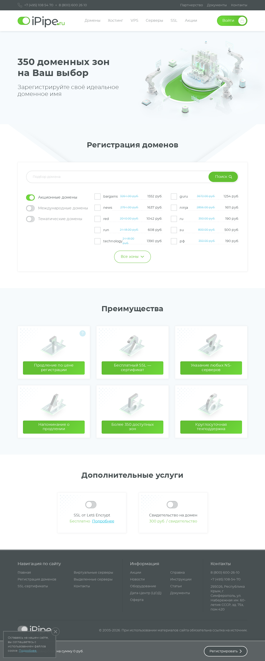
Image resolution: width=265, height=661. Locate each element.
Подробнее (103, 521)
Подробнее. (28, 650)
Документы (217, 5)
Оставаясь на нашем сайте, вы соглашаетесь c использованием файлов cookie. (28, 644)
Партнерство (191, 5)
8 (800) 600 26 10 (73, 5)
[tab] (57, 197)
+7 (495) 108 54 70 (38, 5)
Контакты (239, 5)
